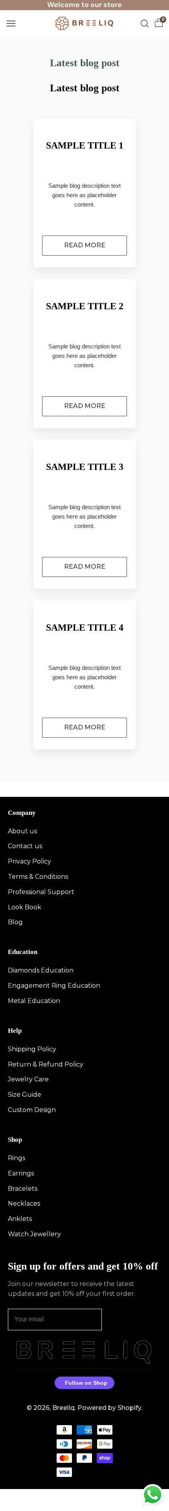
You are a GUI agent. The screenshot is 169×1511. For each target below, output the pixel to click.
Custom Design (32, 1110)
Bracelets (22, 1188)
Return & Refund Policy (45, 1064)
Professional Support (41, 892)
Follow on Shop (86, 1383)
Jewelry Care (28, 1079)
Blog (15, 922)
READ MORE (84, 245)
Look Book (24, 907)
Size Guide (24, 1094)
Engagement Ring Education (54, 985)
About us (22, 831)
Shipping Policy (32, 1049)
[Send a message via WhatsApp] (152, 1494)
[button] (11, 23)
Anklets (20, 1219)
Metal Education (34, 1001)
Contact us (25, 846)
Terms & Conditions (38, 876)
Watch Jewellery (34, 1234)
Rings (16, 1158)
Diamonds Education (40, 970)
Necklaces (24, 1203)
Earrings (21, 1173)
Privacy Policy (29, 861)
